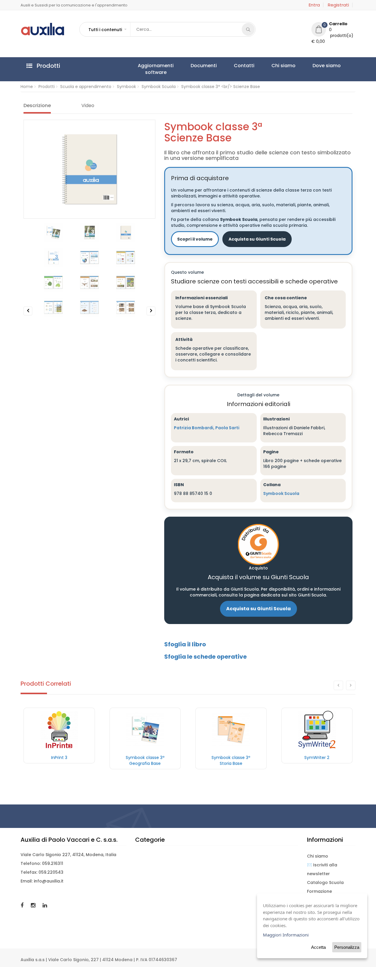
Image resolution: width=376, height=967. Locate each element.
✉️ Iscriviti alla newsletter (322, 869)
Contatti (216, 65)
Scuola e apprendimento (85, 86)
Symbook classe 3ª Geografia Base (145, 760)
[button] (107, 29)
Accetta (318, 947)
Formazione (319, 891)
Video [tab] (87, 105)
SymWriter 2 (316, 757)
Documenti (187, 65)
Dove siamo (276, 65)
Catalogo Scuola (325, 882)
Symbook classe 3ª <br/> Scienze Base (220, 86)
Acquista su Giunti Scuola (257, 239)
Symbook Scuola (159, 86)
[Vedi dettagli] (59, 730)
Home (27, 86)
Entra (314, 5)
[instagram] (34, 905)
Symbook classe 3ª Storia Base (231, 760)
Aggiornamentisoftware (150, 69)
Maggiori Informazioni (286, 935)
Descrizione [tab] (37, 105)
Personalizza (346, 947)
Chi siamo (244, 65)
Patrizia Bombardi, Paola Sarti (206, 428)
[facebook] (23, 905)
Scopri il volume (195, 239)
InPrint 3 (59, 757)
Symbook (126, 86)
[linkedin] (45, 905)
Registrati (338, 5)
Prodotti (46, 86)
